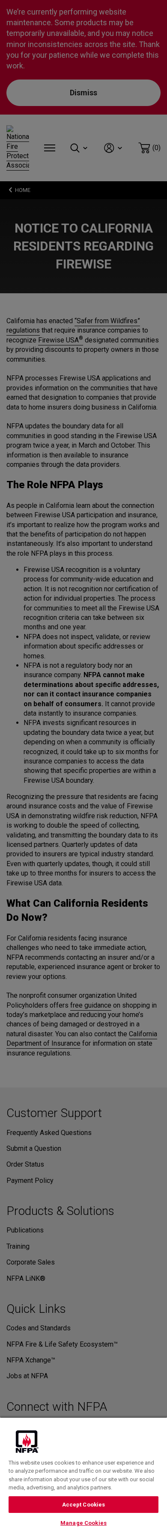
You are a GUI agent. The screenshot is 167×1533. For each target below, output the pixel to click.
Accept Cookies (83, 1504)
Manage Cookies (83, 1523)
